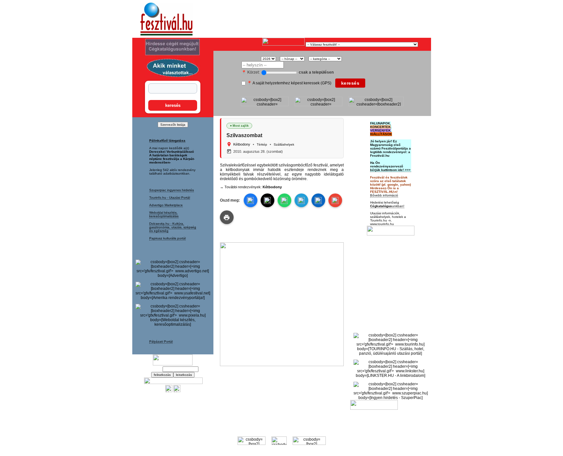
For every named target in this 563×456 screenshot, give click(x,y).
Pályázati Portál (161, 341)
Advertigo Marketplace (166, 205)
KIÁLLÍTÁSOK (381, 134)
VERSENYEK (380, 130)
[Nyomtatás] (227, 217)
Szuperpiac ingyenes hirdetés (171, 190)
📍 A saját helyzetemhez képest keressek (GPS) (289, 83)
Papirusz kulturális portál (167, 238)
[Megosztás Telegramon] (301, 200)
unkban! (387, 206)
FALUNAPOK (380, 123)
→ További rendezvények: (251, 187)
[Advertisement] (290, 19)
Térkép (262, 144)
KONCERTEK (380, 127)
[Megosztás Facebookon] (176, 391)
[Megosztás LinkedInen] (318, 200)
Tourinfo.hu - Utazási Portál (169, 197)
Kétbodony (241, 144)
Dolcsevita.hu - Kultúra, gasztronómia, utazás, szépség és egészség (172, 227)
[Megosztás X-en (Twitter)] (168, 391)
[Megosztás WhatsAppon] (284, 200)
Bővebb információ (384, 195)
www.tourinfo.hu (382, 224)
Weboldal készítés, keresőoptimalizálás (164, 214)
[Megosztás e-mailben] (335, 200)
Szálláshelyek (284, 144)
